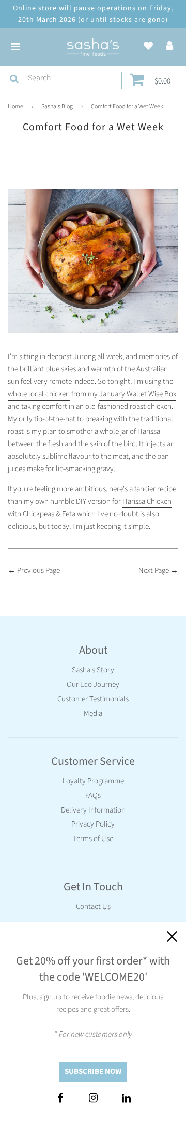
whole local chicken (39, 394)
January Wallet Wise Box (137, 394)
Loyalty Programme (93, 781)
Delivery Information (93, 810)
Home (15, 106)
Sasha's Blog (57, 106)
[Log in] (169, 46)
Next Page (153, 570)
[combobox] (72, 78)
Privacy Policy (93, 824)
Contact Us (93, 906)
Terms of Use (93, 838)
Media (93, 713)
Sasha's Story (93, 670)
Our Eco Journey (93, 684)
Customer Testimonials (93, 699)
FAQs (93, 795)
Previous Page (38, 570)
